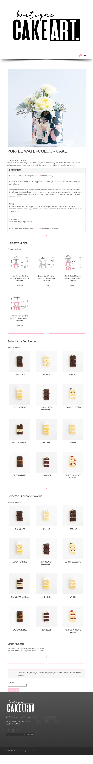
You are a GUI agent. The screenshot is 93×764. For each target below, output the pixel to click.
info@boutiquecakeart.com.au (20, 721)
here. (73, 165)
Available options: (14, 249)
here (39, 176)
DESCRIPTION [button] (15, 170)
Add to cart (13, 690)
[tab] (46, 170)
